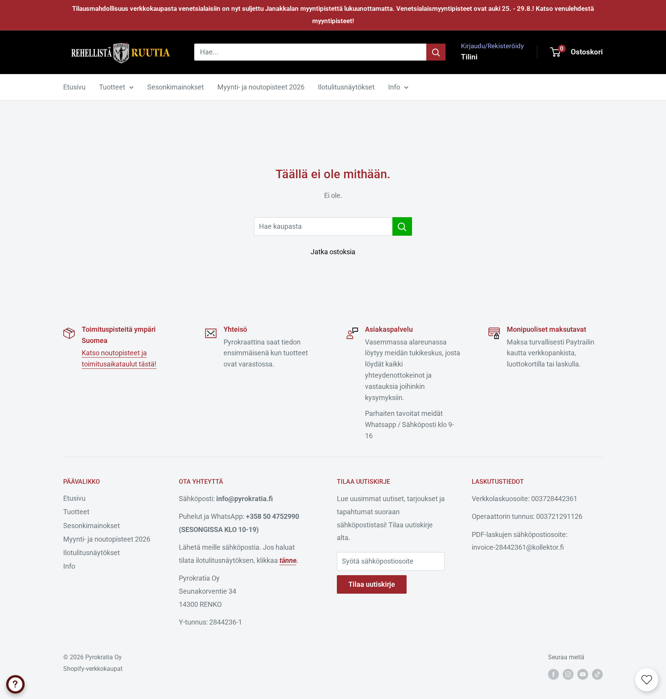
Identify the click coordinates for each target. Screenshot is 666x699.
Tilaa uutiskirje (371, 584)
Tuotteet (112, 87)
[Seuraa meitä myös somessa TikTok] (597, 674)
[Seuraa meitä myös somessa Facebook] (553, 674)
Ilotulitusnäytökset (346, 87)
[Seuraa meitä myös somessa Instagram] (568, 674)
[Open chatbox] (15, 684)
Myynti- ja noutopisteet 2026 (260, 87)
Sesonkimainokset (175, 87)
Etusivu (74, 87)
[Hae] (436, 52)
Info (394, 87)
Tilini (469, 56)
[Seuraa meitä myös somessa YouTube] (582, 674)
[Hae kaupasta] (402, 226)
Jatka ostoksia (333, 252)
